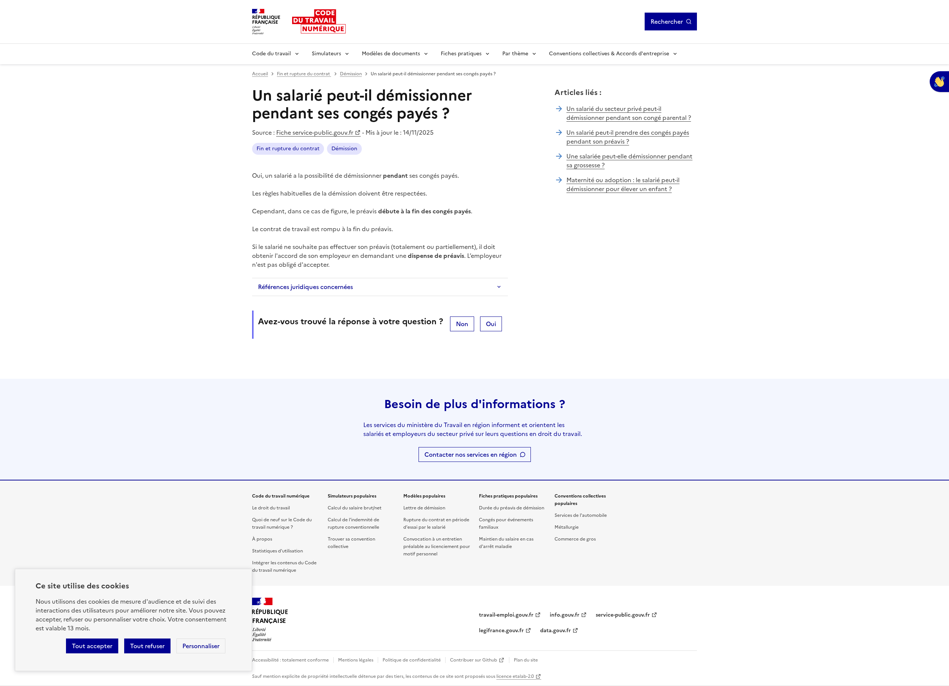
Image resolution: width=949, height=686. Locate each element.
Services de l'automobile (581, 515)
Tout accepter (92, 645)
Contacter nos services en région (470, 454)
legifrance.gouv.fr (501, 630)
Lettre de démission (424, 508)
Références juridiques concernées (305, 286)
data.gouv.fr (555, 630)
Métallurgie (567, 527)
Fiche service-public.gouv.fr (314, 132)
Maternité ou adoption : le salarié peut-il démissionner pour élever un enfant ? (622, 184)
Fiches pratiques (461, 54)
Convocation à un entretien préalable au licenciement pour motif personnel (436, 546)
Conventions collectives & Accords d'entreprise (609, 54)
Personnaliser (200, 645)
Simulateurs (326, 54)
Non (462, 323)
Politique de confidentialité (412, 660)
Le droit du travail (271, 508)
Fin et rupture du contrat (304, 73)
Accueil (260, 73)
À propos (262, 539)
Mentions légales (355, 660)
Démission (351, 73)
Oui (491, 323)
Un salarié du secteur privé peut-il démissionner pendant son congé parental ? (628, 113)
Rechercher (667, 21)
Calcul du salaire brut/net (354, 508)
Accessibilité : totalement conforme (290, 660)
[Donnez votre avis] (939, 81)
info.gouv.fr (564, 615)
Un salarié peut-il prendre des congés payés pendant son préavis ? (627, 137)
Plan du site (526, 660)
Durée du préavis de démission (511, 508)
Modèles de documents (391, 54)
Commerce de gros (575, 539)
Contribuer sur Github (473, 660)
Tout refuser (147, 645)
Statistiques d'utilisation (277, 551)
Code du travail (271, 54)
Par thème (515, 54)
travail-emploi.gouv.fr (506, 615)
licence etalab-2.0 (515, 676)
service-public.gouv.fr (623, 615)
